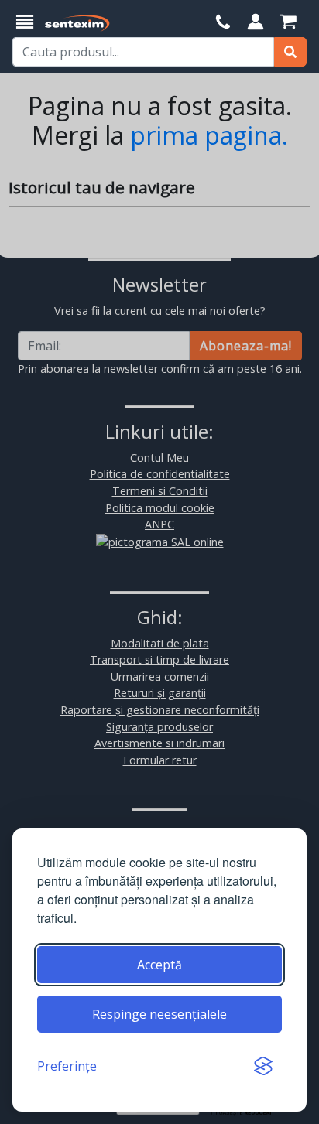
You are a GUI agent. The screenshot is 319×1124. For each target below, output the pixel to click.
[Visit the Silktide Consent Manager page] (263, 1066)
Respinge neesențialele (159, 1014)
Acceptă (159, 964)
